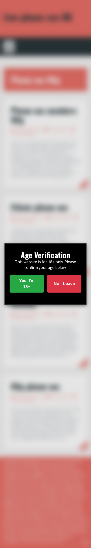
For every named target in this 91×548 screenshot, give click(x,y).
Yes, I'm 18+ (27, 283)
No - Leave (64, 283)
